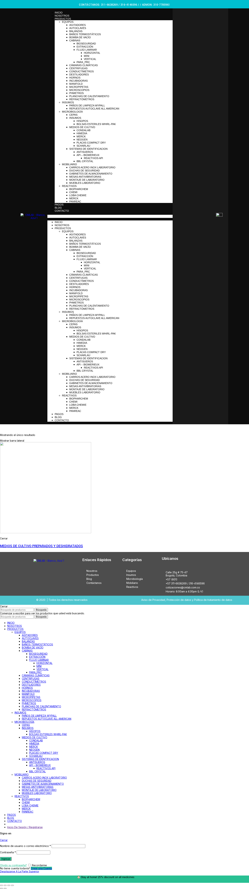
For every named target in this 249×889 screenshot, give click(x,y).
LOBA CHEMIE (77, 195)
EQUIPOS (67, 21)
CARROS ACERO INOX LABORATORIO (92, 167)
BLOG (58, 207)
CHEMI (73, 192)
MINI (86, 55)
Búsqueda (41, 609)
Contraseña (8, 852)
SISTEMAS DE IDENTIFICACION (88, 148)
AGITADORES (77, 25)
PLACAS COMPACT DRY (91, 142)
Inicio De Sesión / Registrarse (25, 827)
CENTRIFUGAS (78, 68)
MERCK (81, 136)
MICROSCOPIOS (79, 90)
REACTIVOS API (93, 158)
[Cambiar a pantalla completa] (8, 885)
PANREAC (75, 201)
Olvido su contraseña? (13, 865)
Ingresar (5, 858)
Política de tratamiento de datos (213, 599)
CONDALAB (83, 130)
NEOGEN (82, 139)
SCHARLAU (83, 145)
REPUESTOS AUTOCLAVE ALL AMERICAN (94, 108)
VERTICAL (90, 59)
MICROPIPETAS (78, 86)
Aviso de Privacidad (153, 599)
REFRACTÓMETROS (81, 99)
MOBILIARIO (69, 164)
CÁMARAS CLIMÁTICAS (83, 65)
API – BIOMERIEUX (88, 155)
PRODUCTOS (63, 18)
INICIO (59, 12)
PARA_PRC (83, 62)
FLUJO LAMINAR (87, 49)
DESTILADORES (79, 74)
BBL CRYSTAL (85, 161)
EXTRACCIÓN (85, 46)
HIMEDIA (82, 133)
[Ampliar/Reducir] (12, 885)
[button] (110, 216)
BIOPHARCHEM (78, 189)
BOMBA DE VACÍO (80, 37)
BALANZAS (75, 31)
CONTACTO (62, 210)
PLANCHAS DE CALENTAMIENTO (89, 96)
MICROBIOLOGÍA (72, 111)
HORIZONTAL (92, 52)
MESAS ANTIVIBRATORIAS (85, 176)
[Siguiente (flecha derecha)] (5, 888)
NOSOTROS (62, 15)
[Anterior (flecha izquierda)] (1, 888)
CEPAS (73, 114)
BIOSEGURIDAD (86, 43)
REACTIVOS (69, 186)
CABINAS (74, 40)
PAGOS (59, 204)
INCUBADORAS (78, 80)
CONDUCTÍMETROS (81, 71)
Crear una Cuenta (41, 868)
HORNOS (74, 77)
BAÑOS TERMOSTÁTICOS (85, 34)
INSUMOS (68, 102)
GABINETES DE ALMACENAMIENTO (90, 173)
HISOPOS (82, 121)
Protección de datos (179, 599)
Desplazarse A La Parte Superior (19, 871)
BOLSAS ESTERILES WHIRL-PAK (96, 124)
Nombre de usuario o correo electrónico (25, 845)
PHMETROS (76, 93)
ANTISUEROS (85, 151)
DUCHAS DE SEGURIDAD (84, 170)
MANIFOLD (76, 83)
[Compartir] (5, 885)
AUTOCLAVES (77, 28)
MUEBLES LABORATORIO (84, 182)
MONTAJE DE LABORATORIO (86, 179)
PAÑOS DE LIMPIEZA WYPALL (87, 105)
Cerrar (4, 840)
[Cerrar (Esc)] (1, 885)
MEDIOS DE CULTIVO (82, 127)
